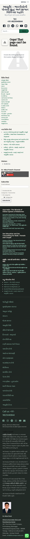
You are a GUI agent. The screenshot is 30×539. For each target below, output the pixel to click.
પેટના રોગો (3, 111)
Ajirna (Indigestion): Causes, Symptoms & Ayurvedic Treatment (14, 221)
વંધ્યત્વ (3, 86)
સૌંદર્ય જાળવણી (4, 92)
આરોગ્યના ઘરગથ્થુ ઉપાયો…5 (11, 284)
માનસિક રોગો (4, 109)
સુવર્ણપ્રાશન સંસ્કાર (5, 82)
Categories (9, 197)
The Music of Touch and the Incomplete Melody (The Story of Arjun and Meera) (13, 253)
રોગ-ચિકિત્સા (4, 96)
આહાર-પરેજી (4, 84)
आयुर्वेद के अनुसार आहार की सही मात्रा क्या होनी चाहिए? (13, 270)
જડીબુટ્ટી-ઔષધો (4, 80)
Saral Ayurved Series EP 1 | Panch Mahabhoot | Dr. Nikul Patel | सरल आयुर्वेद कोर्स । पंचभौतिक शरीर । (15, 225)
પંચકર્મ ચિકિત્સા (4, 119)
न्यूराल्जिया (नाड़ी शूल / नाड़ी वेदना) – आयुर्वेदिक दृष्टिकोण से (14, 272)
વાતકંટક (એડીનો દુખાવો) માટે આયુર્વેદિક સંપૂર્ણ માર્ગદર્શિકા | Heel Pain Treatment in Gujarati (16, 134)
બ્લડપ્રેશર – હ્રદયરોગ (6, 113)
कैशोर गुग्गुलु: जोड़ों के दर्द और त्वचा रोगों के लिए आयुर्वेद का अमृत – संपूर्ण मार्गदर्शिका (15, 268)
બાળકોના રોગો (4, 117)
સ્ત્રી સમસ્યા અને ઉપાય (7, 98)
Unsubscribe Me (7, 190)
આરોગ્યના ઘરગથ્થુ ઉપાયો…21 (12, 287)
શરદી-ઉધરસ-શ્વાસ (5, 115)
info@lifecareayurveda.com (15, 535)
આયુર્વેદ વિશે (4, 90)
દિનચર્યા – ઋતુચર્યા (5, 94)
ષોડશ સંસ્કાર (4, 88)
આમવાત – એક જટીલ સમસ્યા (12, 144)
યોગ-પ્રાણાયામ (4, 104)
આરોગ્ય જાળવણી (5, 102)
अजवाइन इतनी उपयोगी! (7, 274)
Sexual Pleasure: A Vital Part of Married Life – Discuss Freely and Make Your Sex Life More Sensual (15, 247)
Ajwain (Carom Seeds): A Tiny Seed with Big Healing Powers (14, 218)
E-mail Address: (5, 184)
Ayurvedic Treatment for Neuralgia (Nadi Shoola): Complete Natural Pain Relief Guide (14, 215)
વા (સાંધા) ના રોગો (5, 105)
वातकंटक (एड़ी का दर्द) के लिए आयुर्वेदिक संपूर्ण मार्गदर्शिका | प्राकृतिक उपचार (14, 265)
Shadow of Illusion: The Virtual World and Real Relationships (14, 241)
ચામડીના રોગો (4, 100)
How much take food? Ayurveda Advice (13, 228)
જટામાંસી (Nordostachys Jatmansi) (14, 289)
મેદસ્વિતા (3, 107)
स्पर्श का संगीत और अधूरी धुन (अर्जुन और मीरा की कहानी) (14, 243)
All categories (6, 195)
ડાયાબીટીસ (3, 121)
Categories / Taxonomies (8, 193)
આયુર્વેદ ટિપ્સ (4, 123)
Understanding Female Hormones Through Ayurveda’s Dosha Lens (14, 250)
